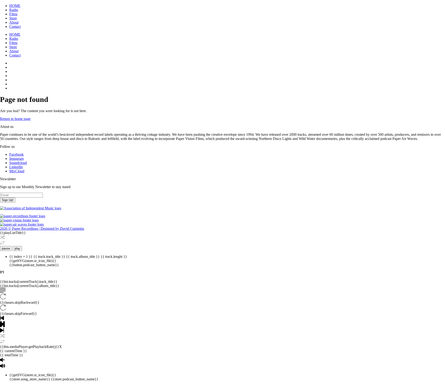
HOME (14, 6)
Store (13, 18)
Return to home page (15, 119)
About (14, 22)
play (17, 248)
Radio (13, 10)
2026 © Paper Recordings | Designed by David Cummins (42, 228)
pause (6, 248)
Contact (15, 26)
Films (13, 14)
